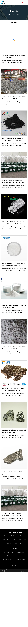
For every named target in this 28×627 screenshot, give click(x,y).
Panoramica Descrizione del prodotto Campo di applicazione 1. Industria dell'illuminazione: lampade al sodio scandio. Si (13, 353)
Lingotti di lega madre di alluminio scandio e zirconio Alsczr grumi (12, 514)
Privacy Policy (18, 543)
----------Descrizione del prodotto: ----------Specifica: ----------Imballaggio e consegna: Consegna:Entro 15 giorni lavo (14, 270)
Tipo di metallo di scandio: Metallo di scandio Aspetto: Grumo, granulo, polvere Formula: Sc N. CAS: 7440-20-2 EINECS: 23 (13, 436)
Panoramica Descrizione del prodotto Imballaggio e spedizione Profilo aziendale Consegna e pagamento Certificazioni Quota (13, 103)
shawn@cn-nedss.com (22, 570)
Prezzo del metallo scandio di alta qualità (12, 473)
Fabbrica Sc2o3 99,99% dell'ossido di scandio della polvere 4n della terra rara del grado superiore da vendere (14, 223)
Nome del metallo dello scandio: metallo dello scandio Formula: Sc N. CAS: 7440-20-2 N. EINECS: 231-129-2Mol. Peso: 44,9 (13, 478)
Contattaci (22, 539)
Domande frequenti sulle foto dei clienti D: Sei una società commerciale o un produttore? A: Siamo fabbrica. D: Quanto (14, 61)
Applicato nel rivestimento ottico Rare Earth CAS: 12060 (13, 56)
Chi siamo (14, 536)
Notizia (5, 539)
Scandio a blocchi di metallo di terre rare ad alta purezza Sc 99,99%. (13, 389)
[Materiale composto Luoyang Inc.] (3, 2)
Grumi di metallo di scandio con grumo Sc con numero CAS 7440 (14, 98)
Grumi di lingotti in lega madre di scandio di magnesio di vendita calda (13, 181)
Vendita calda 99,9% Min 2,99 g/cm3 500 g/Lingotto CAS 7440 (14, 306)
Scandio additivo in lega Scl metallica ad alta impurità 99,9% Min (14, 431)
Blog (14, 539)
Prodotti (13, 14)
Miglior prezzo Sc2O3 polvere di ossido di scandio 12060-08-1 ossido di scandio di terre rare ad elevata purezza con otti (14, 145)
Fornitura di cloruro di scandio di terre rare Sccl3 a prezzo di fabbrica (13, 264)
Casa (8, 14)
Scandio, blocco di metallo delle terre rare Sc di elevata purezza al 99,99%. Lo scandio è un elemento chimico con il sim (13, 395)
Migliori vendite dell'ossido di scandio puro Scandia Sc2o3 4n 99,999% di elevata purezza (13, 140)
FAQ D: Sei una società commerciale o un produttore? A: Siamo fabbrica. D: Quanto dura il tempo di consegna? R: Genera (13, 311)
